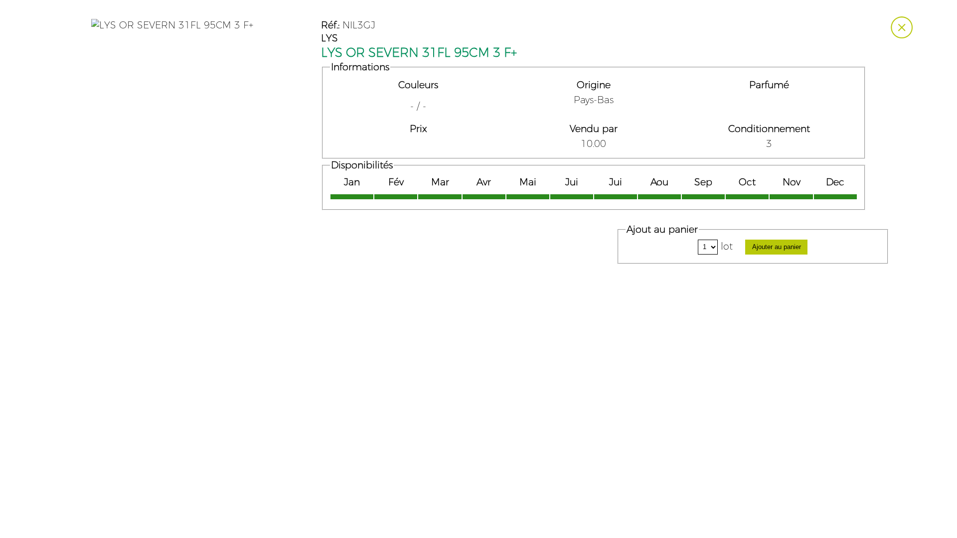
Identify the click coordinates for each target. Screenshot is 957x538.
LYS (329, 38)
